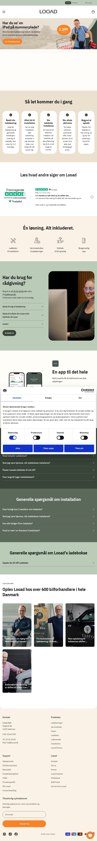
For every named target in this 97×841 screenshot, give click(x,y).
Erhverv (75, 3)
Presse (54, 769)
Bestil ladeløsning (12, 41)
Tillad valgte (48, 448)
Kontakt (54, 761)
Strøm (53, 731)
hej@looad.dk (10, 294)
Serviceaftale (56, 727)
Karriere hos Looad (58, 786)
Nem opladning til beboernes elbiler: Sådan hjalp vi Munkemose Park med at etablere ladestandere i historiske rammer (80, 640)
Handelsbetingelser (10, 773)
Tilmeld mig (24, 823)
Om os (53, 765)
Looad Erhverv (56, 747)
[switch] (36, 438)
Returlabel (7, 769)
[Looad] (48, 12)
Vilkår (5, 778)
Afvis (18, 448)
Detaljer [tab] (48, 398)
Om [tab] (80, 398)
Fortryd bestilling (9, 790)
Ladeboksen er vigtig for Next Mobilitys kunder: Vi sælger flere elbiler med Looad (16, 640)
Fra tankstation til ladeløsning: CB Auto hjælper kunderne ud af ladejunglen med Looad (48, 640)
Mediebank (55, 778)
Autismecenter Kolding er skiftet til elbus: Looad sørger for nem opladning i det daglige (17, 686)
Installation (55, 743)
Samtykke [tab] (17, 398)
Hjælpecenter (8, 761)
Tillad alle (79, 448)
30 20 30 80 (18, 291)
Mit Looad (88, 3)
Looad (54, 755)
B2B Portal (55, 782)
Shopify (53, 834)
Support (6, 755)
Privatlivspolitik (9, 782)
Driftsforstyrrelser (10, 765)
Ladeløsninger (57, 722)
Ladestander (56, 739)
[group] (48, 3)
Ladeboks (55, 735)
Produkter (56, 717)
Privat (68, 3)
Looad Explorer (57, 773)
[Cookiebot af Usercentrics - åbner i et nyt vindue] (83, 390)
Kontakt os (9, 333)
